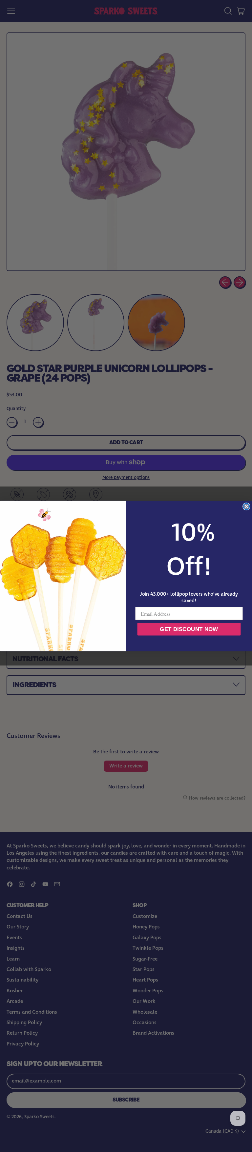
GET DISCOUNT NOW (189, 629)
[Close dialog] (246, 506)
